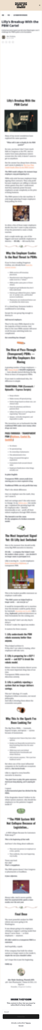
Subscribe (21, 1017)
